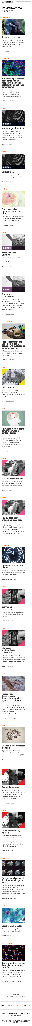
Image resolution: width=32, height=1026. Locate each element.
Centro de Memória (16, 1015)
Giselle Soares (8, 225)
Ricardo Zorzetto (10, 579)
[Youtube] (22, 997)
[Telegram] (19, 997)
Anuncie (19, 1005)
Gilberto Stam (8, 935)
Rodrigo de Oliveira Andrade (13, 981)
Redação (7, 51)
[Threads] (17, 997)
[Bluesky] (15, 997)
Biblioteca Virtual (25, 1013)
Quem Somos (10, 1005)
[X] (10, 997)
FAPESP (3, 1013)
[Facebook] (8, 997)
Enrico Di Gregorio (10, 359)
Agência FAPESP (13, 1013)
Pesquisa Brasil (9, 144)
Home (2, 1005)
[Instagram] (12, 997)
